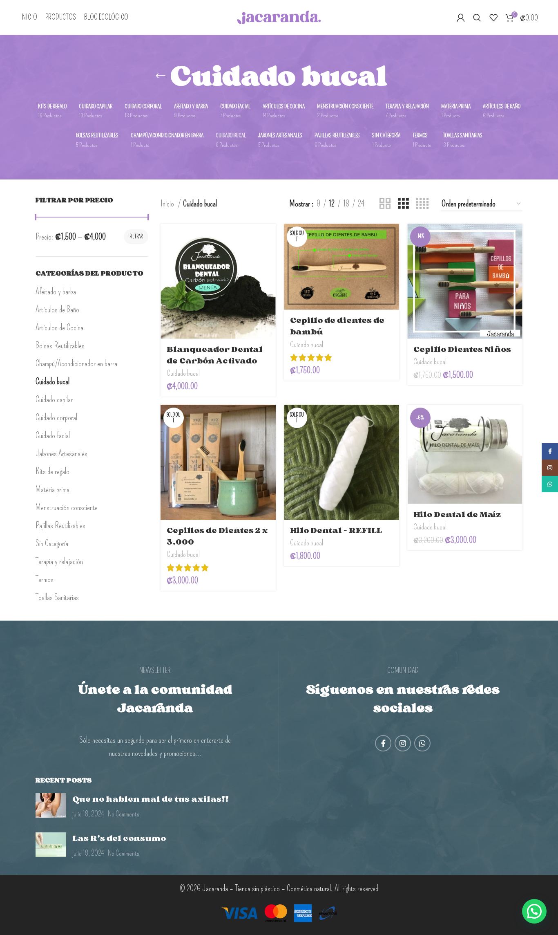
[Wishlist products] (493, 17)
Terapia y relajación (59, 561)
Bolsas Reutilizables (60, 345)
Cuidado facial (53, 435)
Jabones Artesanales (61, 453)
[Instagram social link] (403, 743)
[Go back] (160, 76)
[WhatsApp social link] (422, 743)
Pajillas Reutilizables (60, 525)
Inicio (168, 204)
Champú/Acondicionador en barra (76, 363)
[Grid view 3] (403, 203)
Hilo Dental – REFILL (336, 530)
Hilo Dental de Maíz (457, 514)
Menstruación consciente (67, 507)
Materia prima (52, 489)
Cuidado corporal (56, 417)
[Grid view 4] (422, 203)
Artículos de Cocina (59, 327)
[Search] (477, 17)
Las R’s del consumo (119, 838)
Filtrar (136, 237)
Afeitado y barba (56, 291)
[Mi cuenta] (461, 17)
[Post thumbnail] (51, 806)
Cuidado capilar (54, 399)
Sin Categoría (52, 543)
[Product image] (218, 281)
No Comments (123, 813)
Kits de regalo (52, 471)
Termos (45, 579)
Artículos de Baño (57, 309)
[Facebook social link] (383, 743)
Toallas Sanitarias (57, 597)
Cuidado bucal (52, 381)
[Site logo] (279, 16)
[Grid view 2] (385, 203)
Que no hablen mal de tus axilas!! (150, 799)
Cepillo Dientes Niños (462, 349)
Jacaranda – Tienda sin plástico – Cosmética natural (266, 888)
